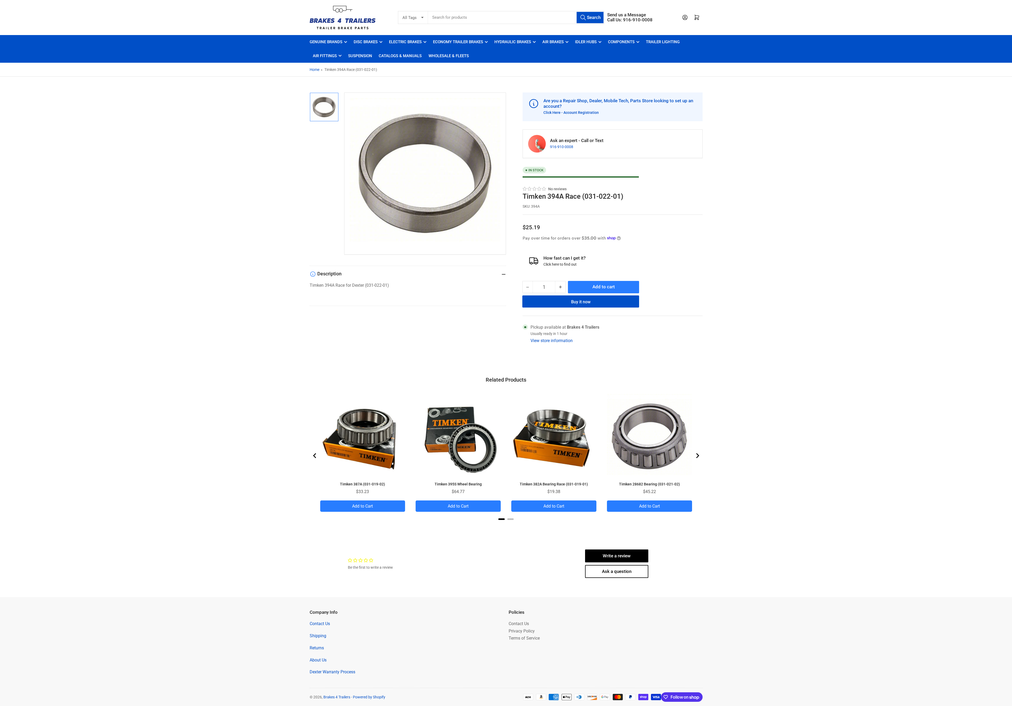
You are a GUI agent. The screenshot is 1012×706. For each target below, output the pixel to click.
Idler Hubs (586, 42)
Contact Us (320, 623)
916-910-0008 (561, 147)
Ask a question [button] (616, 571)
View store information (552, 340)
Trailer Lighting (663, 42)
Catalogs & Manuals (400, 55)
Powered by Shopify (369, 697)
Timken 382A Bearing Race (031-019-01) (554, 484)
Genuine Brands (326, 42)
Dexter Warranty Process (332, 671)
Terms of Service (524, 638)
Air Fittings (325, 55)
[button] (535, 189)
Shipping (318, 635)
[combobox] (516, 17)
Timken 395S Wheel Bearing (458, 484)
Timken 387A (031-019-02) (362, 484)
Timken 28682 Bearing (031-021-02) (649, 484)
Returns (317, 647)
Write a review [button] (617, 555)
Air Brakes (553, 42)
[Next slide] (697, 455)
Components (621, 42)
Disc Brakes (366, 42)
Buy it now (581, 301)
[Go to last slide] (315, 455)
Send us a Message (626, 14)
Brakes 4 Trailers (336, 697)
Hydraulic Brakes (512, 42)
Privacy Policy (522, 631)
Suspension (360, 55)
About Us (318, 660)
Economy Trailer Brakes (458, 42)
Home (314, 69)
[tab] (501, 519)
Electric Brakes (405, 42)
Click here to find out (560, 264)
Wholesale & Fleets (449, 55)
